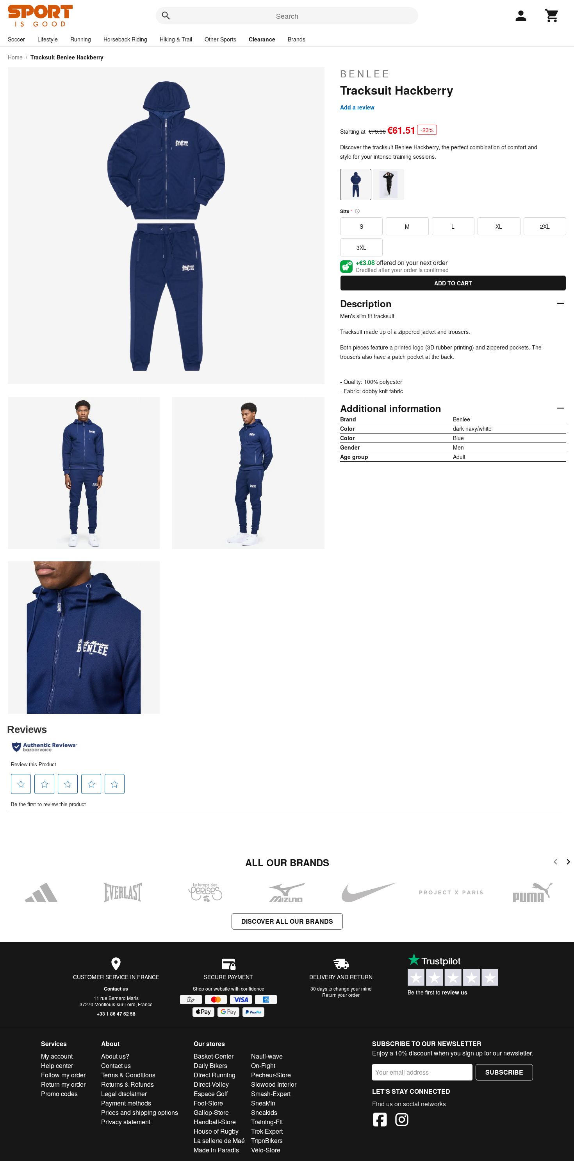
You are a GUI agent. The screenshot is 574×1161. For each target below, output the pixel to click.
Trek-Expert (267, 1131)
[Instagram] (402, 1121)
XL (499, 226)
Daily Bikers (210, 1065)
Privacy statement (125, 1121)
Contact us (116, 988)
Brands (296, 39)
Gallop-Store (211, 1112)
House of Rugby (216, 1131)
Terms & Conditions (128, 1074)
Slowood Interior (273, 1084)
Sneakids (264, 1112)
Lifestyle (47, 39)
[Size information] (357, 211)
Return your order (341, 994)
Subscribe (504, 1072)
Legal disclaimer (124, 1093)
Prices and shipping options (139, 1112)
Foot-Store (208, 1102)
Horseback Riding (125, 39)
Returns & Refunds (127, 1084)
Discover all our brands (287, 921)
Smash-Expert (271, 1093)
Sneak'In (263, 1102)
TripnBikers (267, 1140)
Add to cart (453, 283)
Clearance (262, 39)
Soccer (16, 39)
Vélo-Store (265, 1149)
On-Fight (263, 1065)
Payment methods (126, 1102)
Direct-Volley (211, 1084)
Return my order (63, 1084)
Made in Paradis (216, 1149)
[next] (568, 863)
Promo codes (59, 1093)
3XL (361, 247)
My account (57, 1056)
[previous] (555, 863)
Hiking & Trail (176, 39)
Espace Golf (211, 1093)
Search (287, 16)
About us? (115, 1056)
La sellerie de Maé (219, 1140)
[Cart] (552, 15)
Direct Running (214, 1074)
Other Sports (220, 39)
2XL (545, 226)
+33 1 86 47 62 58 (116, 1013)
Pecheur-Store (271, 1074)
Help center (57, 1065)
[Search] (165, 15)
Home (15, 57)
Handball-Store (215, 1121)
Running (80, 39)
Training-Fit (267, 1121)
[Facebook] (380, 1121)
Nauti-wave (267, 1056)
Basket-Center (214, 1056)
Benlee (365, 73)
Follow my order (63, 1074)
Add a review (357, 107)
